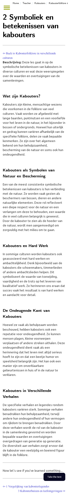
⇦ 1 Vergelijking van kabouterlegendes (26, 486)
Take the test (54, 476)
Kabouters (39, 3)
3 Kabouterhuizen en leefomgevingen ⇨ (41, 491)
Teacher (26, 3)
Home (16, 3)
